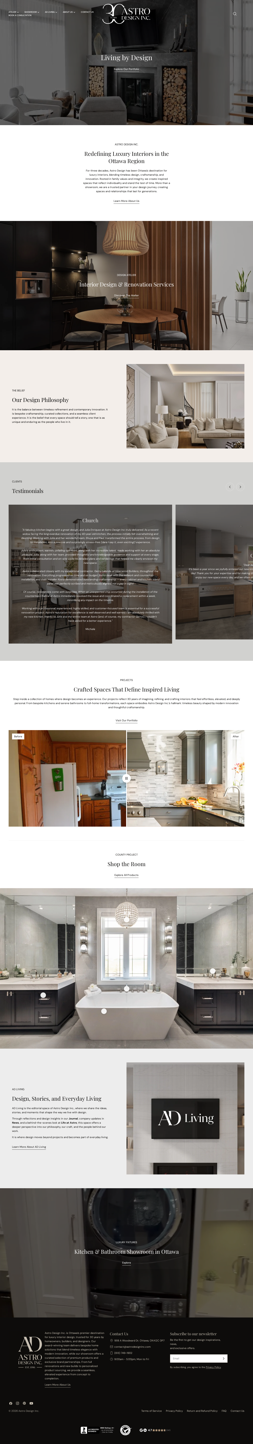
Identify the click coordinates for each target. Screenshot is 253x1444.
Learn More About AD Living (29, 1147)
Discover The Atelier (126, 295)
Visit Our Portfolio (127, 720)
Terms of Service (151, 1411)
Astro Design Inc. (28, 1411)
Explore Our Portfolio (126, 69)
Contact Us (237, 1411)
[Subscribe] (223, 1358)
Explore (126, 1262)
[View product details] (83, 947)
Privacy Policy (213, 1367)
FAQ (224, 1411)
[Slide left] (230, 487)
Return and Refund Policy (202, 1411)
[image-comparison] (126, 778)
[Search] (234, 13)
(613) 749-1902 (123, 1353)
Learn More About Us (126, 201)
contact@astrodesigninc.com (132, 1347)
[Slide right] (240, 487)
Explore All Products (126, 875)
